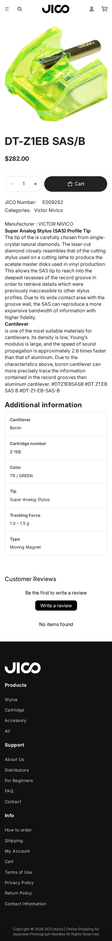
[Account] (91, 8)
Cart (9, 861)
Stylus (11, 699)
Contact (13, 801)
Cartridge (14, 709)
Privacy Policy (19, 882)
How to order (18, 829)
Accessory (16, 720)
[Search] (19, 8)
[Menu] (7, 9)
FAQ (9, 791)
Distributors (17, 770)
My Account (17, 850)
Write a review (56, 605)
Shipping (14, 840)
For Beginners (19, 780)
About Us (14, 759)
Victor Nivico (48, 210)
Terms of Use (18, 872)
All (7, 731)
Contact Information (25, 903)
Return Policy (18, 893)
